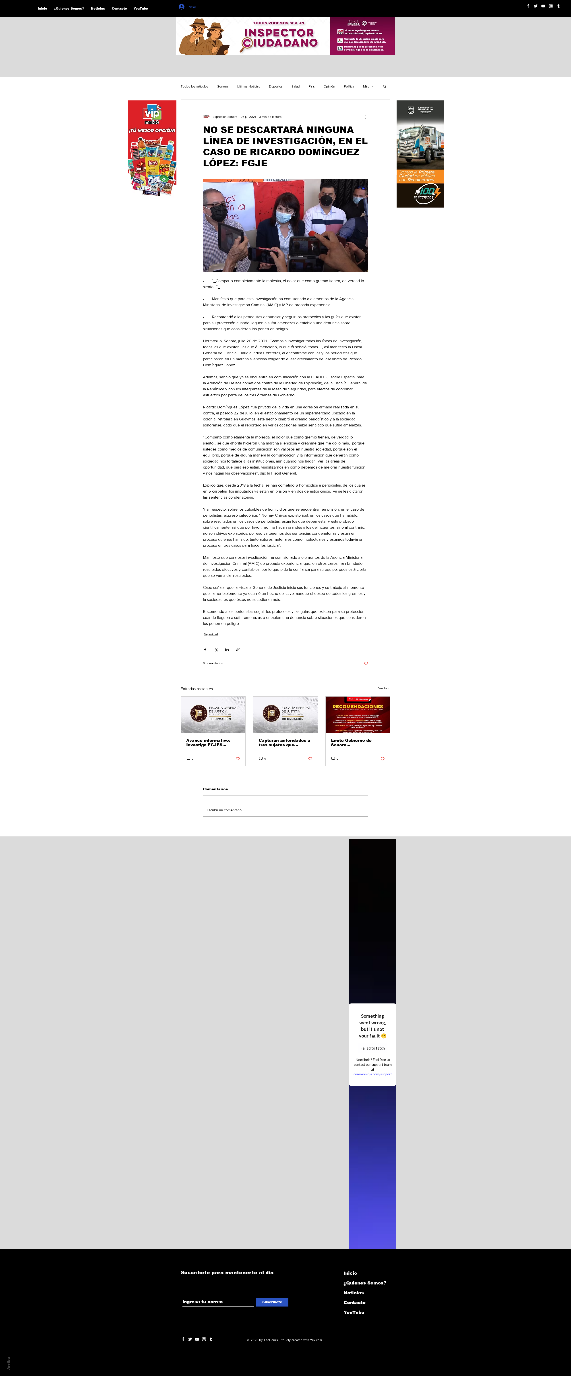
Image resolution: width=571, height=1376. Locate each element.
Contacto (354, 1302)
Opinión (329, 86)
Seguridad (211, 634)
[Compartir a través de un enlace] (238, 649)
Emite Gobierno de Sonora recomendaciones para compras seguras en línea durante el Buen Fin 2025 (356, 742)
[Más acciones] (365, 116)
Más (366, 86)
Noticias (353, 1292)
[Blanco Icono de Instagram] (550, 6)
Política (349, 86)
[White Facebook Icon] (183, 1339)
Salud (296, 86)
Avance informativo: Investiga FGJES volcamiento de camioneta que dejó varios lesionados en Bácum (208, 742)
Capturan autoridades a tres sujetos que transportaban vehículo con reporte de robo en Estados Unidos (284, 742)
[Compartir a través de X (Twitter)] (216, 649)
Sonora (222, 86)
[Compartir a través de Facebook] (205, 649)
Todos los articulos (194, 86)
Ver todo (384, 688)
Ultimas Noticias (248, 86)
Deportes (276, 86)
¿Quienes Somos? (364, 1282)
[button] (385, 86)
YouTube (353, 1312)
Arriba (8, 1363)
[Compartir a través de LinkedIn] (227, 649)
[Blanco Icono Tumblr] (558, 6)
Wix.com (316, 1340)
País (312, 86)
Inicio (350, 1273)
